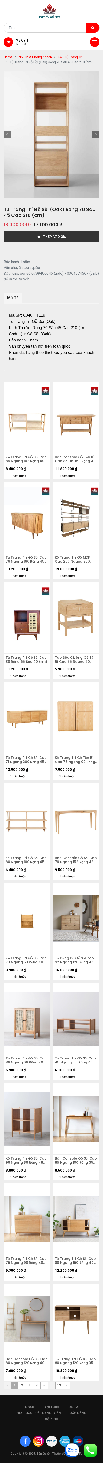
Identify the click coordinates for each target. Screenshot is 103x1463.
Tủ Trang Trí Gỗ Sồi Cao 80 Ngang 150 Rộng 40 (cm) (75, 1261)
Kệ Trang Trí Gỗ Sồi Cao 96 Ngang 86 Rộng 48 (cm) (26, 1160)
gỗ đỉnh (51, 1419)
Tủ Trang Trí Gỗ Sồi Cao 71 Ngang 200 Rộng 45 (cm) (26, 760)
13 (59, 1385)
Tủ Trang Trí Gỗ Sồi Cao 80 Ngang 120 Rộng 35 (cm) (75, 1361)
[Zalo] (72, 1450)
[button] (7, 134)
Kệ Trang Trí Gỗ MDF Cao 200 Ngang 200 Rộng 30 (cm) (72, 559)
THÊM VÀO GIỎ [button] (53, 237)
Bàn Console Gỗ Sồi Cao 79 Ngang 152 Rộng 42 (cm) (76, 860)
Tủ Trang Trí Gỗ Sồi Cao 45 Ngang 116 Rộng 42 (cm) (75, 1060)
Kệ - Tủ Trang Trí (70, 57)
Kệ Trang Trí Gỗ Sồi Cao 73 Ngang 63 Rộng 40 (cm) (26, 960)
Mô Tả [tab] (13, 298)
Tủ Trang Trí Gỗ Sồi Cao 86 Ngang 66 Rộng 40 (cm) (26, 1060)
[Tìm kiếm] (92, 28)
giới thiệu (51, 1407)
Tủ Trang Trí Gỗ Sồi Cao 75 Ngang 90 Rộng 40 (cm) (26, 1261)
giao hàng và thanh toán (39, 1413)
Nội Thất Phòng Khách (35, 57)
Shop (73, 1407)
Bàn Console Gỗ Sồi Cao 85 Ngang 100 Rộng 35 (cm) (76, 1160)
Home (8, 57)
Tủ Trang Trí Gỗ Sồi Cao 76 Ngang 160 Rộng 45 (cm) (26, 559)
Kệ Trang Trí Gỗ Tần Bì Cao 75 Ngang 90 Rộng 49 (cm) (75, 760)
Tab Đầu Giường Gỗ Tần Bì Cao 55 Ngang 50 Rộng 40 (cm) (75, 660)
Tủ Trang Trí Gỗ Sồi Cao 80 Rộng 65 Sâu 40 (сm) (26, 660)
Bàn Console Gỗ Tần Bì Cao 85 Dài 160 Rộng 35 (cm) (75, 459)
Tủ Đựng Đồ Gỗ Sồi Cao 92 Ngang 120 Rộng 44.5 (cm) (76, 960)
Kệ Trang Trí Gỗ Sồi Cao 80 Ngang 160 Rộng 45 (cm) (26, 860)
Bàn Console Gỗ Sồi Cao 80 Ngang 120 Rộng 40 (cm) (27, 1361)
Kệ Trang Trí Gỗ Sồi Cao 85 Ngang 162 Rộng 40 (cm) (26, 459)
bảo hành (78, 1413)
